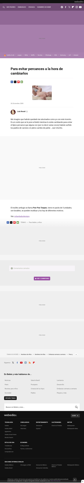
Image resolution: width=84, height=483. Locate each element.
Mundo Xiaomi (9, 437)
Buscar (76, 407)
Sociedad (8, 393)
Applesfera (8, 431)
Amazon (76, 55)
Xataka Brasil (8, 468)
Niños (26, 55)
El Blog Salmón (24, 445)
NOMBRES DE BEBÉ (44, 7)
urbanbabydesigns (22, 216)
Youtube (80, 7)
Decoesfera (8, 448)
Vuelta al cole (10, 55)
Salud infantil (35, 380)
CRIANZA (31, 7)
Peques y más (61, 393)
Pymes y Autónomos (26, 448)
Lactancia (60, 380)
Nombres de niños (26, 354)
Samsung (63, 55)
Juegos (19, 55)
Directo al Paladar (57, 425)
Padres (33, 393)
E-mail (21, 82)
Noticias (8, 380)
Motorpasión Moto (72, 428)
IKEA (55, 55)
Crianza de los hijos (37, 389)
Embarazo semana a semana (57, 354)
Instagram (76, 7)
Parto (6, 384)
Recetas (40, 55)
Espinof (38, 428)
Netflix (33, 55)
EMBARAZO (22, 7)
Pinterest (62, 7)
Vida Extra (23, 428)
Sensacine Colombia (42, 468)
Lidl (70, 55)
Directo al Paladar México (57, 465)
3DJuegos (23, 425)
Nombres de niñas (40, 354)
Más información (55, 481)
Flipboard (73, 7)
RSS (29, 362)
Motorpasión (71, 425)
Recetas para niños (11, 389)
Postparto (34, 384)
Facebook (65, 7)
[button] (22, 111)
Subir (74, 415)
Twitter (69, 7)
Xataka (7, 425)
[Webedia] (79, 1)
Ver (43, 278)
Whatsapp (48, 55)
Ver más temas (10, 398)
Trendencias (8, 445)
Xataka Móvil (8, 428)
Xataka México (9, 465)
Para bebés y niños (35, 222)
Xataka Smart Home (10, 434)
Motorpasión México (73, 465)
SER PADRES (11, 7)
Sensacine (39, 425)
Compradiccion (9, 451)
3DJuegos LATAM (25, 465)
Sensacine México (41, 465)
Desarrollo (60, 384)
